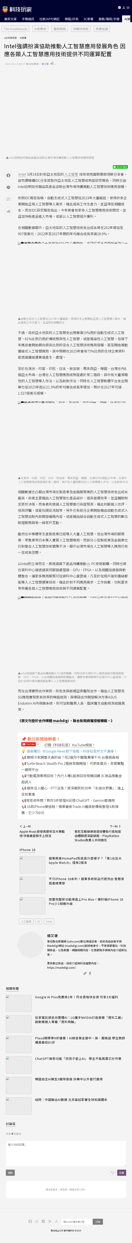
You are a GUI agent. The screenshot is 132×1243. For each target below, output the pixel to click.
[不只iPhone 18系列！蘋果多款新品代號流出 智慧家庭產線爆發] (32, 885)
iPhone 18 (27, 849)
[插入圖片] (113, 1173)
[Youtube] (119, 8)
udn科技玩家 (10, 37)
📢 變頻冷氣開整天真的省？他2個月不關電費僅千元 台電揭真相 (70, 757)
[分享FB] (8, 175)
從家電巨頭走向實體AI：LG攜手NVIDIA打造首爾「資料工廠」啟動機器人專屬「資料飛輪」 (79, 1019)
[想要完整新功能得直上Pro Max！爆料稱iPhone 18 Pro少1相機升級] (32, 905)
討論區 (11, 1123)
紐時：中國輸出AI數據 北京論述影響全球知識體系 (71, 1099)
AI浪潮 (23, 37)
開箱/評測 (71, 19)
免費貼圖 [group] (102, 29)
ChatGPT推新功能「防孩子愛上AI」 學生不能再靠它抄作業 (78, 1058)
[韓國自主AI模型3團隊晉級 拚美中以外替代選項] (19, 1085)
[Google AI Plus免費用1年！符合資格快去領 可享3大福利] (19, 1003)
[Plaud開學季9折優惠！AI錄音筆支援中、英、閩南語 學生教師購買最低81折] (19, 1044)
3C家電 (88, 19)
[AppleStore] (55, 1221)
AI (38, 921)
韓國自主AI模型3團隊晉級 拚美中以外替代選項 (69, 1079)
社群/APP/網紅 (49, 19)
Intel (49, 921)
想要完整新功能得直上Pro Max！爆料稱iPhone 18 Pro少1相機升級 (86, 901)
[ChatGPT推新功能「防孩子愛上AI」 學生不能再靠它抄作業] (19, 1065)
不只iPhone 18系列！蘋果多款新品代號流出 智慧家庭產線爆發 (86, 881)
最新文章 (10, 19)
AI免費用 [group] (40, 29)
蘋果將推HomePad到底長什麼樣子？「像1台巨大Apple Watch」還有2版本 (85, 860)
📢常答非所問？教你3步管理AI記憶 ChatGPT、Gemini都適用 (68, 800)
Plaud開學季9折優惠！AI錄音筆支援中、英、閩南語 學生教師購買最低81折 (80, 1040)
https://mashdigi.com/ (61, 967)
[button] (124, 8)
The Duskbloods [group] (15, 29)
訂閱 (98, 1221)
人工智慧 (26, 921)
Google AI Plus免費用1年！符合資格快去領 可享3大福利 (76, 997)
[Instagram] (36, 1221)
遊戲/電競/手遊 (108, 19)
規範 (10, 1172)
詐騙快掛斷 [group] (81, 29)
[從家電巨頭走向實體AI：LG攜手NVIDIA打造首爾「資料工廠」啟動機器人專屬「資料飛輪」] (19, 1023)
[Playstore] (49, 1221)
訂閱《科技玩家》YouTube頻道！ (70, 744)
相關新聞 (12, 988)
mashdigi (61, 720)
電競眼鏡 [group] (59, 29)
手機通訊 (28, 19)
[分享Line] (8, 187)
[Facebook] (29, 1221)
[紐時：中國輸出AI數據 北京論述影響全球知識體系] (19, 1106)
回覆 (121, 1172)
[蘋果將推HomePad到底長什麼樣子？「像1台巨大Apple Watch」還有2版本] (32, 864)
